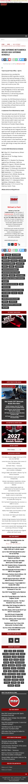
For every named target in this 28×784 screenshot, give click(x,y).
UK (18, 682)
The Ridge (5, 296)
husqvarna (11, 665)
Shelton (14, 293)
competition (7, 656)
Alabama (8, 254)
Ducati (5, 659)
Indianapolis (19, 266)
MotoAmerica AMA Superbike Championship (13, 278)
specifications (11, 674)
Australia (5, 654)
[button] (26, 36)
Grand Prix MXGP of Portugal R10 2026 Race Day (14, 523)
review (4, 674)
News (21, 284)
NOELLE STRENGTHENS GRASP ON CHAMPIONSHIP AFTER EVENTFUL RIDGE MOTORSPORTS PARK (14, 489)
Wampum (5, 301)
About (7, 2)
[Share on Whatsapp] (16, 59)
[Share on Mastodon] (18, 59)
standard (7, 677)
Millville (5, 275)
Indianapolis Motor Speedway (10, 269)
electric (16, 659)
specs (18, 674)
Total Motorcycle (8, 214)
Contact (20, 2)
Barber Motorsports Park (15, 257)
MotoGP (14, 668)
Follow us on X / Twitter (7, 767)
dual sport (21, 656)
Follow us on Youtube (7, 769)
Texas (20, 293)
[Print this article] (14, 59)
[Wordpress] (9, 244)
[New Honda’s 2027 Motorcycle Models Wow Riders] (14, 398)
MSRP (5, 671)
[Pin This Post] (9, 59)
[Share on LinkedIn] (7, 59)
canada (23, 654)
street (14, 677)
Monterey (12, 275)
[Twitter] (12, 244)
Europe (22, 659)
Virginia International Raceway (10, 298)
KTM (24, 665)
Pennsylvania (6, 287)
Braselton (14, 260)
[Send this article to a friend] (12, 59)
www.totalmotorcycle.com (11, 240)
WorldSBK (10, 685)
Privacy (11, 2)
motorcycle (21, 668)
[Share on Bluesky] (23, 59)
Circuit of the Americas (8, 263)
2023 (10, 651)
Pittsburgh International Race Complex (13, 290)
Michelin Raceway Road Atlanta (11, 272)
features (6, 662)
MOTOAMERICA (20, 275)
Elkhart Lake (20, 263)
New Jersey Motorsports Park (10, 284)
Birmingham (6, 260)
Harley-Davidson (19, 662)
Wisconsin (5, 307)
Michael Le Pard (20, 64)
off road (15, 671)
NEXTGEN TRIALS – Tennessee (14, 465)
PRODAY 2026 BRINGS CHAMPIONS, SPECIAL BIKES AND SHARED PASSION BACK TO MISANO (14, 483)
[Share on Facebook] (3, 59)
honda (4, 665)
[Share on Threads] (25, 59)
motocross (6, 668)
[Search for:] (8, 39)
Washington (13, 301)
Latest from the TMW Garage (14, 382)
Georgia (5, 266)
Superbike (20, 677)
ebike (11, 659)
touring (14, 682)
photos (22, 671)
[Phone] (19, 244)
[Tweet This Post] (5, 59)
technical (7, 682)
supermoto (7, 679)
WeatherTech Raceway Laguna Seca (11, 304)
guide (11, 662)
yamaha (17, 685)
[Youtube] (15, 244)
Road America (6, 293)
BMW (17, 654)
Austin (4, 257)
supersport (15, 679)
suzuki (21, 679)
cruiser (14, 656)
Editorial (16, 2)
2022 (6, 651)
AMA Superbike (16, 254)
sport (23, 674)
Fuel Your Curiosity (14, 536)
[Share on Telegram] (21, 59)
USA (22, 682)
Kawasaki (18, 665)
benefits (12, 654)
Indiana (11, 266)
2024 (14, 651)
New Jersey (5, 281)
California (22, 260)
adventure (20, 651)
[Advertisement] (14, 20)
